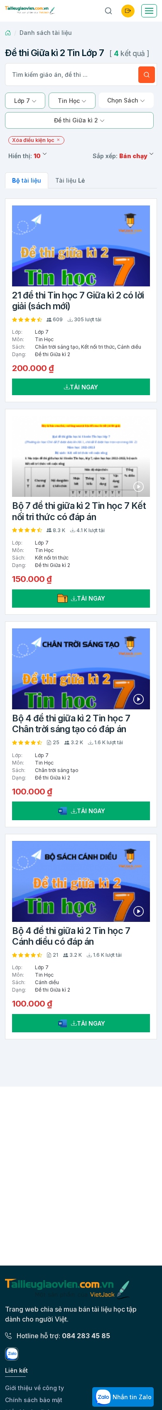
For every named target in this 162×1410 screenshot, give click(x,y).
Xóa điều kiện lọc (34, 140)
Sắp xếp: (120, 155)
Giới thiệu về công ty (34, 1387)
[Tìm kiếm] (146, 74)
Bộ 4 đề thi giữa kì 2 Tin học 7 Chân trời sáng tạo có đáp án (71, 723)
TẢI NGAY (84, 387)
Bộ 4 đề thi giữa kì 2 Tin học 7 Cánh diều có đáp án (71, 936)
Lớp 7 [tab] (23, 100)
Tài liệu (70, 180)
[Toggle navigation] (149, 10)
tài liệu (26, 180)
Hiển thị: (24, 155)
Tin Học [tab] (69, 100)
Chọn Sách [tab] (123, 100)
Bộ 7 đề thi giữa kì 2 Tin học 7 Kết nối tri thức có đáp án (79, 511)
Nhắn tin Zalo (131, 1396)
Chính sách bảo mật (33, 1399)
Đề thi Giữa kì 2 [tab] (77, 120)
